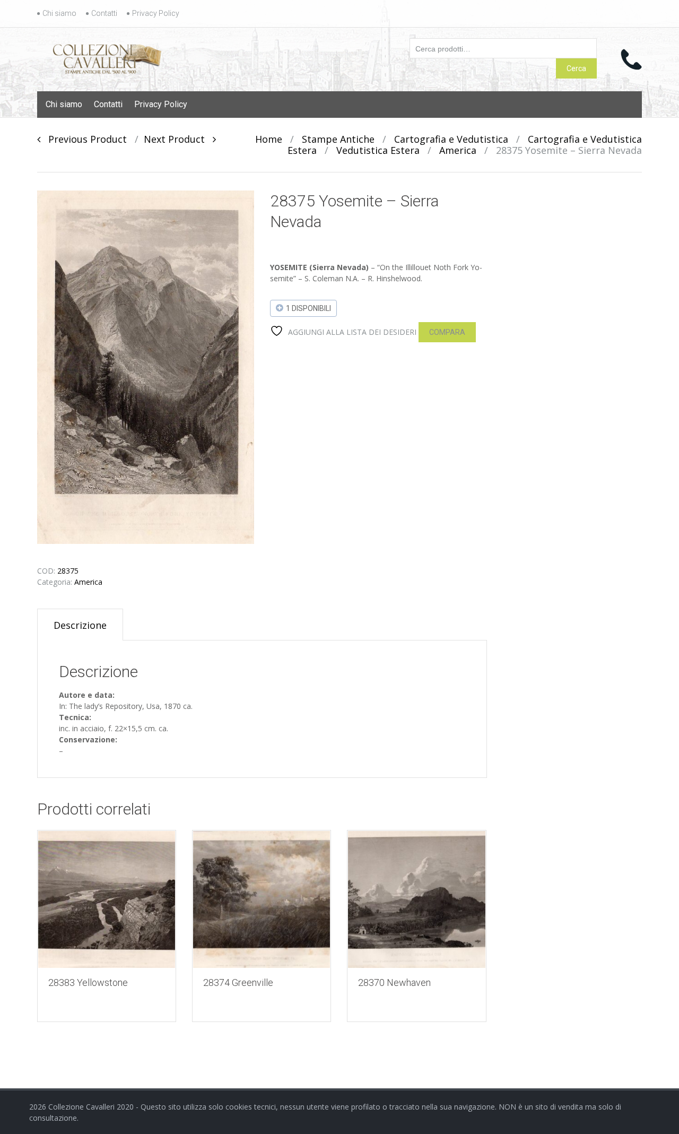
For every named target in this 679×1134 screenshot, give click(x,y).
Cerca (576, 68)
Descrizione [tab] (80, 625)
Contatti (104, 13)
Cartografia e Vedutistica (451, 139)
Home (268, 139)
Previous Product (83, 139)
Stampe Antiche (338, 139)
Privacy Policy (155, 13)
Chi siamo (59, 13)
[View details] (106, 899)
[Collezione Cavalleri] (107, 57)
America (457, 150)
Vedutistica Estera (378, 150)
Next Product (178, 139)
